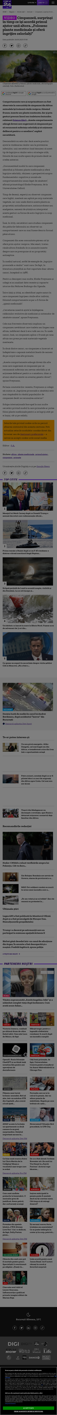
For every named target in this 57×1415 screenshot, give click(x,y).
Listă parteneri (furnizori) (10, 1403)
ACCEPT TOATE (28, 1408)
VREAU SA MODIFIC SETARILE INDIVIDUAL (28, 1411)
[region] (28, 1391)
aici (42, 1384)
